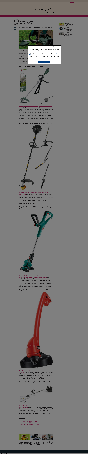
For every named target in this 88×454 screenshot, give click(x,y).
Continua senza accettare (56, 46)
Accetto (47, 61)
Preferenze (41, 61)
